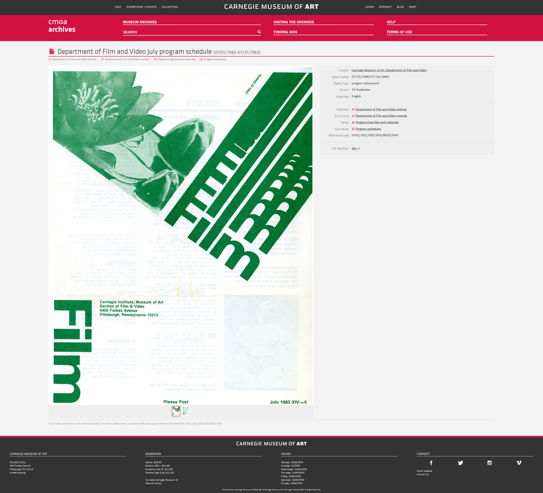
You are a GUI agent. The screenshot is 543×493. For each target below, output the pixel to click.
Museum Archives (140, 21)
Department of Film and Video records (127, 59)
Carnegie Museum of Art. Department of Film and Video (389, 70)
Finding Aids (285, 31)
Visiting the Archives (294, 21)
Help (391, 21)
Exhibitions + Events (142, 7)
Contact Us (423, 474)
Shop (412, 7)
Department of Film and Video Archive (74, 59)
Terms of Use (399, 31)
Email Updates (424, 470)
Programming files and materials (176, 59)
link (354, 148)
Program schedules (215, 59)
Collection (170, 7)
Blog (400, 7)
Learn (369, 7)
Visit (118, 7)
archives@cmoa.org (143, 423)
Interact (385, 7)
